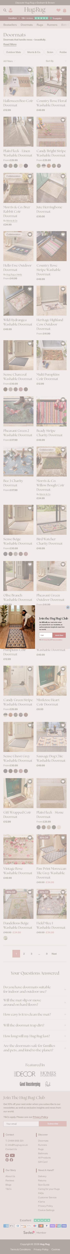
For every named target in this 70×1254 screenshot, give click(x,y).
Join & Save (59, 635)
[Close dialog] (67, 607)
